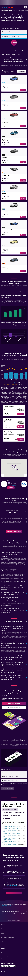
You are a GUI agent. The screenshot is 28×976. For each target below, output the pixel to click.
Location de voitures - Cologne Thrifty (9, 842)
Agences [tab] (7, 291)
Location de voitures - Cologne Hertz (9, 831)
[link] (20, 414)
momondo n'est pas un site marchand (11, 909)
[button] (2, 7)
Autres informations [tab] (20, 291)
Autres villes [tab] (5, 815)
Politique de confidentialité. (8, 792)
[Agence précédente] (2, 475)
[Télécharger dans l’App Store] (11, 966)
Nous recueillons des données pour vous (11, 911)
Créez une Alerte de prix (12, 885)
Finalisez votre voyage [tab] (15, 815)
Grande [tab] (13, 364)
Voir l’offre (23, 89)
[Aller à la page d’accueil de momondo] (8, 7)
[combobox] (6, 26)
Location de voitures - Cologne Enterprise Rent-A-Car (13, 828)
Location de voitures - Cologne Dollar (9, 836)
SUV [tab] (18, 364)
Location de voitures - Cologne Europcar (11, 833)
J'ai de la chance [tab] (6, 818)
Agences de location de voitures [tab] (10, 809)
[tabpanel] (14, 320)
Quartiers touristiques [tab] (7, 812)
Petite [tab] (3, 364)
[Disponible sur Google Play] (4, 966)
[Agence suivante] (25, 475)
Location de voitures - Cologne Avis (10, 826)
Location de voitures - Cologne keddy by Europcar (9, 839)
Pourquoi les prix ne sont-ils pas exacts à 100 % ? (13, 913)
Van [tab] (22, 364)
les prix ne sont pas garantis (7, 905)
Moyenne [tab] (8, 364)
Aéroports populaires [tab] (19, 812)
